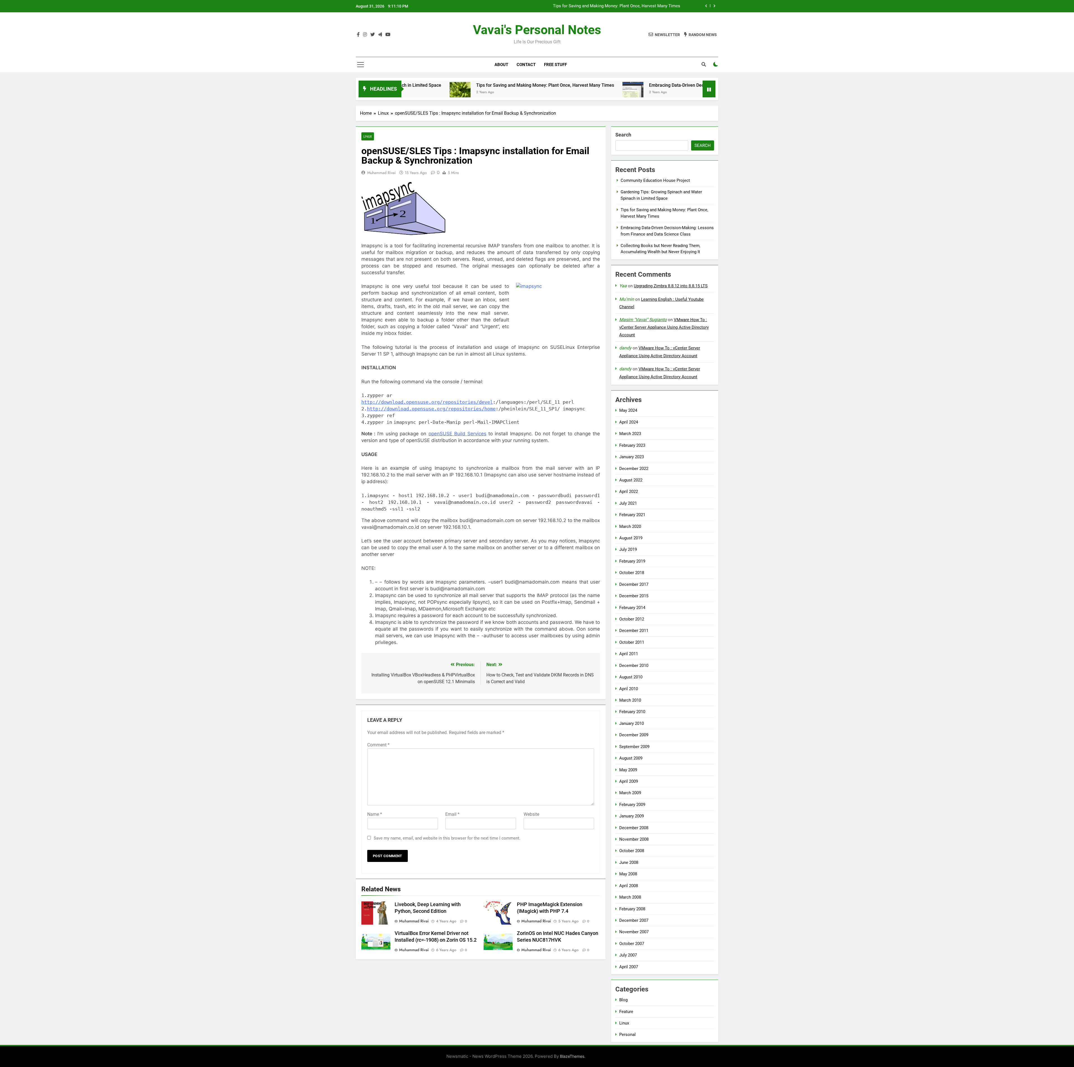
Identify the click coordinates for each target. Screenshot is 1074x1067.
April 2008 (628, 885)
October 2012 (631, 619)
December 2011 (633, 630)
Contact (526, 64)
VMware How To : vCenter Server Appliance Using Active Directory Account (664, 327)
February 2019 (632, 561)
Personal (627, 1034)
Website (531, 814)
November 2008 (634, 839)
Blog (623, 999)
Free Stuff (555, 64)
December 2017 (633, 584)
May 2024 (628, 410)
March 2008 (630, 897)
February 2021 (632, 514)
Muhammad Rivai (381, 172)
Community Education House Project (655, 180)
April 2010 (628, 688)
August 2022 (630, 480)
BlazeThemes (572, 1056)
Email (452, 814)
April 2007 (628, 966)
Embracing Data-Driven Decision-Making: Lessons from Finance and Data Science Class (598, 7)
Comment (378, 745)
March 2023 (630, 433)
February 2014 (632, 607)
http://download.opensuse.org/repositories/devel (427, 402)
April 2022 (628, 491)
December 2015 (633, 595)
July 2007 (628, 955)
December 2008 (633, 827)
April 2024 (628, 422)
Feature (626, 1011)
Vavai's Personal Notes (537, 29)
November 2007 (634, 931)
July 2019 (628, 549)
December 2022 (633, 468)
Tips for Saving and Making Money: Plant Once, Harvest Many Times (486, 85)
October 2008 (631, 850)
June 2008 (628, 862)
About (501, 64)
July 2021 (628, 503)
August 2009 (630, 758)
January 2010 (631, 723)
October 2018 (631, 572)
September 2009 (634, 746)
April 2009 (628, 781)
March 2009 (630, 792)
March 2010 (630, 700)
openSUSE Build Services (457, 433)
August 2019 (630, 537)
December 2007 (633, 920)
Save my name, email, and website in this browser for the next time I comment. (447, 838)
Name (374, 814)
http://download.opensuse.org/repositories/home (431, 409)
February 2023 (632, 445)
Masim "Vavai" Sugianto (643, 319)
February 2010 (632, 711)
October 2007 (631, 943)
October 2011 (631, 642)
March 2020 (630, 526)
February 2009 (632, 804)
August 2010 (630, 677)
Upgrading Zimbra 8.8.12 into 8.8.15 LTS (671, 285)
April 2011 (628, 653)
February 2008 (632, 908)
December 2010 (633, 665)
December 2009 (633, 734)
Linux (367, 136)
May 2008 (628, 873)
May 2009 (628, 769)
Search (623, 135)
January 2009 (631, 816)
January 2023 (631, 456)
